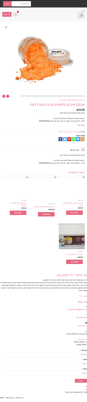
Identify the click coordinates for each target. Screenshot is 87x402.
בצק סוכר (71, 100)
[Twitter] (65, 139)
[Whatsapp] (74, 139)
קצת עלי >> (83, 296)
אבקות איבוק (49, 96)
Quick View (72, 196)
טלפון (84, 369)
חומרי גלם (74, 96)
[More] (83, 139)
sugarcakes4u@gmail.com (77, 309)
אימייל (85, 360)
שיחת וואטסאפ (82, 326)
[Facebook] (60, 139)
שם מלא (83, 350)
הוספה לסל (74, 213)
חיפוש (7, 4)
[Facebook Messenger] (78, 139)
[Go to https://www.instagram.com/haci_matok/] (43, 389)
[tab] (83, 150)
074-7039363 (81, 318)
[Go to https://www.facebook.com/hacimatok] (43, 387)
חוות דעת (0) (74, 150)
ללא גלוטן (63, 100)
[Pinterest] (69, 139)
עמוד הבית (81, 96)
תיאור (83, 150)
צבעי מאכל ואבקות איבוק (62, 96)
